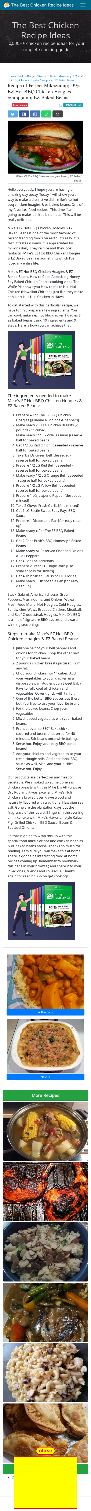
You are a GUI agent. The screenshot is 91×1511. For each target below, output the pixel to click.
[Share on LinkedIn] (35, 113)
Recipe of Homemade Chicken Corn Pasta (45, 1371)
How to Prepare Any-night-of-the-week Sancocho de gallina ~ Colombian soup (38, 1130)
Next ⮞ (45, 1077)
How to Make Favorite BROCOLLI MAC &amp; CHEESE (45, 1045)
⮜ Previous (45, 1012)
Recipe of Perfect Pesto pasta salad (45, 1251)
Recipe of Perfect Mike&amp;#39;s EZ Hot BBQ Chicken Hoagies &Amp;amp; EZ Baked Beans (45, 78)
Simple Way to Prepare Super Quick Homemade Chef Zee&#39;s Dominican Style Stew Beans (45, 980)
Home (11, 76)
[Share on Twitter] (13, 113)
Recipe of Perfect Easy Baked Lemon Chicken (45, 1190)
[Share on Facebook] (24, 113)
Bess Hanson (20, 105)
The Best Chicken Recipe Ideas (42, 5)
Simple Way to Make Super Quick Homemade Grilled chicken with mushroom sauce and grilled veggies (45, 1311)
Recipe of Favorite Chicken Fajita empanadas (45, 1432)
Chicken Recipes (26, 76)
